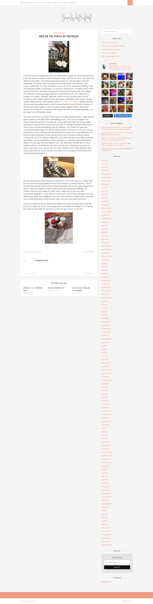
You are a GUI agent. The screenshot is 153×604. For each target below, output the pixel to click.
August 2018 (105, 466)
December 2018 (106, 452)
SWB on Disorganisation (56, 288)
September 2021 (106, 339)
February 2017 (105, 528)
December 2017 (106, 493)
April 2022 (104, 315)
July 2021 (104, 346)
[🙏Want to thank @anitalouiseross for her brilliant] (129, 92)
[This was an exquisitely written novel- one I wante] (121, 108)
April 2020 (104, 397)
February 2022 (105, 322)
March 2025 (105, 201)
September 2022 (106, 298)
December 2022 (106, 287)
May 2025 (104, 195)
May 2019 (104, 435)
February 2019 (105, 445)
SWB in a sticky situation (109, 53)
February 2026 (105, 174)
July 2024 (104, 225)
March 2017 (105, 524)
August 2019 (105, 425)
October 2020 (105, 377)
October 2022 (105, 294)
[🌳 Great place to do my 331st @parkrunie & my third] (121, 92)
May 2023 (104, 270)
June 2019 (104, 432)
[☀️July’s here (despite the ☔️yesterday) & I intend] (129, 108)
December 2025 (106, 177)
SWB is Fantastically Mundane (110, 56)
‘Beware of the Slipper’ (70, 102)
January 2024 (105, 243)
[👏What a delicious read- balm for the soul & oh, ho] (113, 76)
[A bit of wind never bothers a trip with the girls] (105, 76)
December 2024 (106, 208)
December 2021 (106, 328)
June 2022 (104, 308)
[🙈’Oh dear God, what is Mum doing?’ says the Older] (113, 108)
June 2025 (104, 191)
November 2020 (106, 373)
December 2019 (106, 411)
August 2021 (105, 342)
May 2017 (104, 517)
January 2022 (105, 325)
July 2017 (104, 511)
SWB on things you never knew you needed (116, 139)
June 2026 (104, 164)
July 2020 (104, 387)
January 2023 (105, 284)
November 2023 (106, 249)
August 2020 (105, 383)
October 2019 (105, 418)
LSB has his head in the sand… (111, 49)
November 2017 (106, 497)
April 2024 (104, 236)
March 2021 (105, 359)
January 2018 (105, 490)
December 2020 (106, 370)
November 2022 (106, 291)
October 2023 (105, 253)
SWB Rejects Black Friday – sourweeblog (114, 148)
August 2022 (105, 301)
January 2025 (105, 205)
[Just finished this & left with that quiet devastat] (113, 100)
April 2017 (104, 521)
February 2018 (105, 487)
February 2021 (105, 363)
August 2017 (105, 507)
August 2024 (105, 222)
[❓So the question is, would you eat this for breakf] (105, 92)
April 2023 (104, 274)
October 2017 (105, 500)
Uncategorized (59, 33)
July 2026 (104, 160)
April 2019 (104, 438)
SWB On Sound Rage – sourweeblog (112, 138)
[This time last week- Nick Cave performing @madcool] (105, 100)
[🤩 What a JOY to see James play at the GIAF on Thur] (113, 92)
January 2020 (105, 407)
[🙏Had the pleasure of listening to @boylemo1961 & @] (129, 84)
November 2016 (106, 538)
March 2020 (105, 401)
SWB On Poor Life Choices (109, 42)
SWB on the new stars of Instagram (112, 145)
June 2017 (104, 514)
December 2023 (106, 246)
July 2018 (104, 469)
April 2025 (104, 198)
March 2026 (105, 170)
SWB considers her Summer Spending (113, 46)
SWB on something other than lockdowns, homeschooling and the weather (48, 2)
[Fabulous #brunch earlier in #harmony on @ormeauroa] (113, 84)
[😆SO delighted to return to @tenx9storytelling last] (129, 76)
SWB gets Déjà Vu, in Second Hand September (116, 129)
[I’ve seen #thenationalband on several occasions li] (129, 100)
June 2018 (104, 473)
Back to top (126, 601)
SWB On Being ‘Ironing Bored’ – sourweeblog (115, 127)
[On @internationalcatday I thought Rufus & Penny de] (121, 84)
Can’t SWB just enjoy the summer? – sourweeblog (116, 133)
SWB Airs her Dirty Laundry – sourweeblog (114, 143)
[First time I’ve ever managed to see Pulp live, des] (121, 100)
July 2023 (104, 263)
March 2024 (105, 239)
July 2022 (104, 304)
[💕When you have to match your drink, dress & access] (105, 108)
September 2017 (106, 504)
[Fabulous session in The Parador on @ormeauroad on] (105, 84)
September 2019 (106, 421)
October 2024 (105, 215)
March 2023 (105, 277)
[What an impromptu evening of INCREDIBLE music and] (121, 76)
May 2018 (104, 476)
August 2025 (105, 184)
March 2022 (105, 318)
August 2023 (105, 260)
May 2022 (104, 311)
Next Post (89, 273)
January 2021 (105, 366)
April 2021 (104, 356)
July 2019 (104, 428)
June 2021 (104, 349)
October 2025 (105, 181)
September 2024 (106, 219)
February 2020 (105, 404)
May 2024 (104, 232)
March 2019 (105, 442)
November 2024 (106, 212)
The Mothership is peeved (111, 134)
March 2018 (105, 483)
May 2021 (104, 353)
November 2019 (106, 414)
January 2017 (105, 531)
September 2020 (106, 380)
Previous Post (29, 273)
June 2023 (104, 267)
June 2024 (104, 229)
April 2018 (104, 480)
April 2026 (104, 167)
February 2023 (105, 280)
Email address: (117, 557)
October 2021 (105, 335)
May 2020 (104, 394)
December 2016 (106, 535)
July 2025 (104, 188)
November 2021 (106, 332)
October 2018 (105, 459)
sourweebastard (37, 252)
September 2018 (106, 462)
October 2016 (105, 541)
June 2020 (104, 390)
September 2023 (106, 256)
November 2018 (106, 456)
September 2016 (106, 545)
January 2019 (105, 449)
